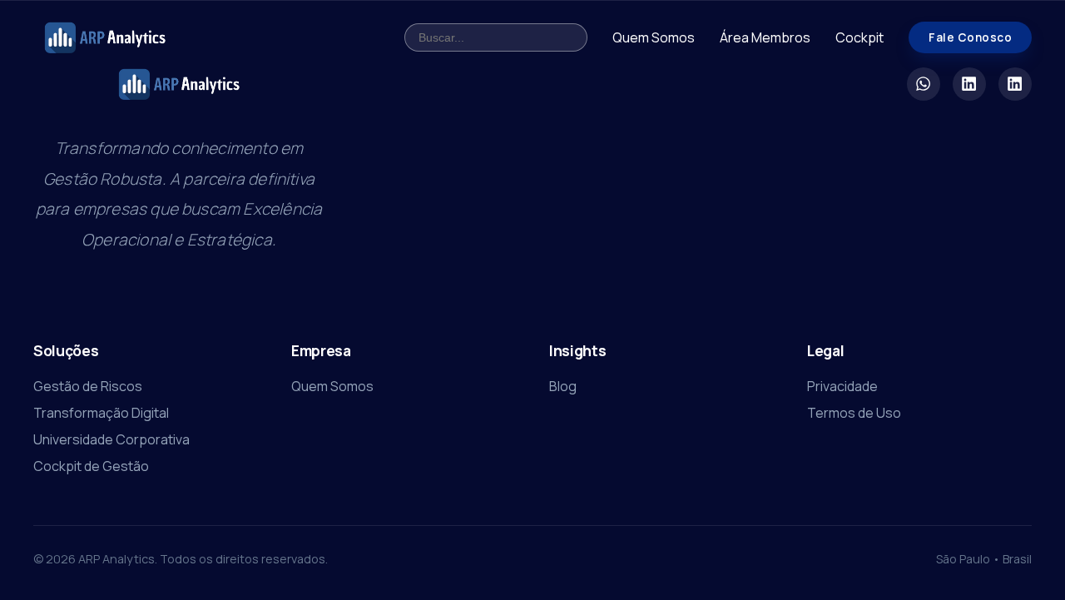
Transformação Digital (101, 413)
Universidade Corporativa (111, 439)
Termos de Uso (854, 413)
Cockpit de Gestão (91, 466)
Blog (563, 386)
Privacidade (842, 386)
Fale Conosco (970, 37)
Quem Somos (653, 37)
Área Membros (765, 37)
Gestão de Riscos (87, 386)
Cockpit (859, 37)
